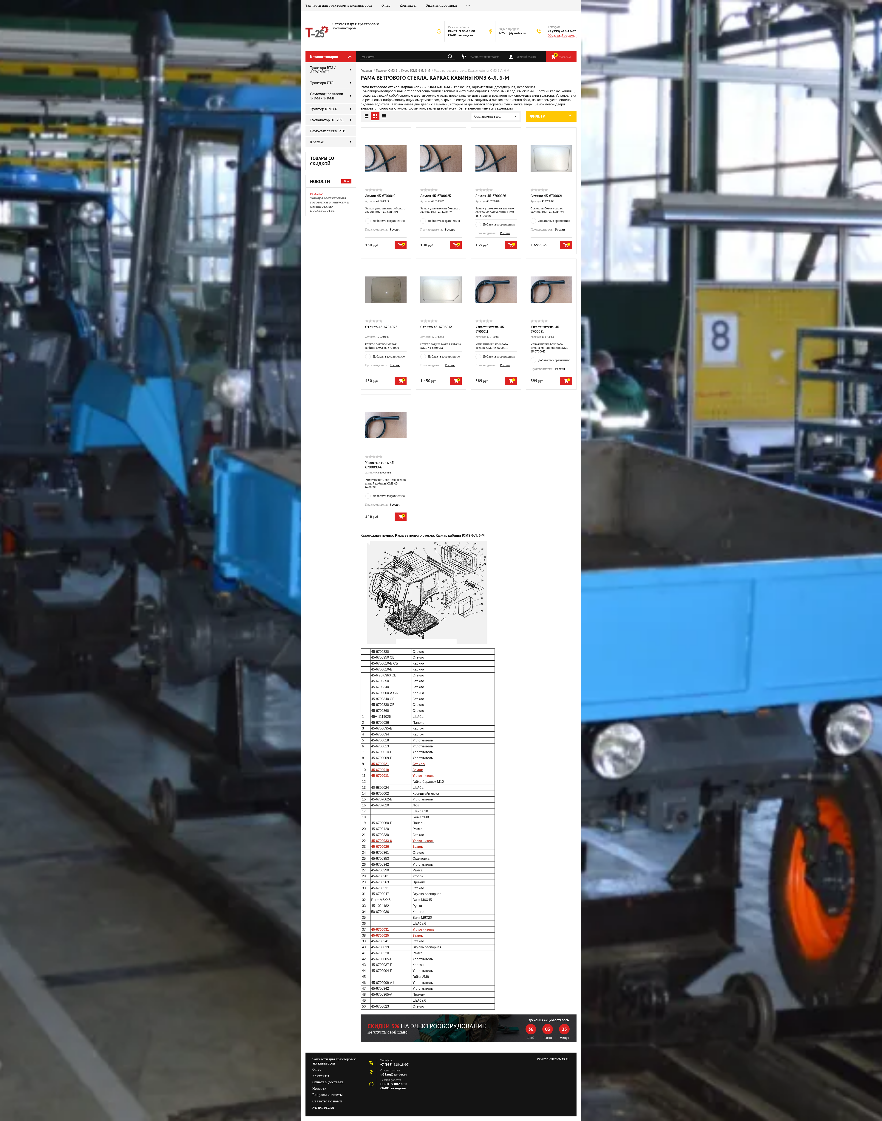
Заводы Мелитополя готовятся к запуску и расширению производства (329, 204)
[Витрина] (375, 116)
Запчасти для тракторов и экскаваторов (338, 5)
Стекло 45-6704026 (381, 326)
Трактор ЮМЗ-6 (323, 109)
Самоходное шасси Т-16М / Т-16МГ (326, 95)
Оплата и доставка (441, 5)
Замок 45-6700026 (490, 195)
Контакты (408, 5)
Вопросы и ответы (327, 1095)
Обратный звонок (561, 35)
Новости (319, 1088)
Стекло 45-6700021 (546, 195)
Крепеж (317, 142)
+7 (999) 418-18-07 (562, 31)
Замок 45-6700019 (380, 195)
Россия (395, 229)
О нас (386, 5)
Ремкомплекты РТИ (328, 131)
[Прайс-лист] (384, 116)
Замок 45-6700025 (435, 195)
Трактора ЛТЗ (322, 82)
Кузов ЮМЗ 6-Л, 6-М (415, 70)
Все (346, 181)
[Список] (366, 116)
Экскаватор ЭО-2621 (327, 120)
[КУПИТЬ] (401, 245)
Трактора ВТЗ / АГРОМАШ (323, 69)
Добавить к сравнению (389, 221)
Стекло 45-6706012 (436, 326)
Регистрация (323, 1107)
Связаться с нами (327, 1101)
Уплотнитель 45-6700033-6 (380, 464)
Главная (366, 70)
